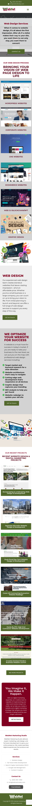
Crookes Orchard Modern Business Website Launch (16, 661)
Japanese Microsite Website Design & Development (16, 526)
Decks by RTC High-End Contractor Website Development (16, 628)
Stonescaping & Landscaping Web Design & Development (16, 492)
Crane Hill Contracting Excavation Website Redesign (16, 594)
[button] (28, 9)
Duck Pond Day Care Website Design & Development (16, 560)
